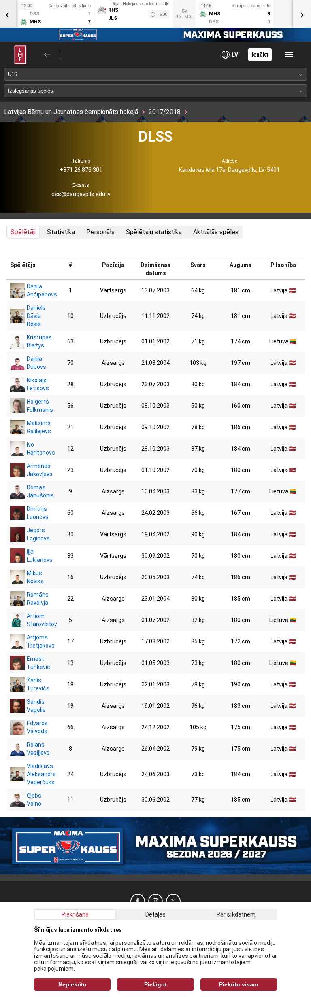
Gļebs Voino (34, 799)
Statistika (61, 232)
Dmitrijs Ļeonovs (36, 513)
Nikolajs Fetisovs (36, 384)
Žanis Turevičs (36, 684)
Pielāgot (155, 984)
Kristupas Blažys (36, 341)
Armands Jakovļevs (36, 470)
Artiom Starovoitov (36, 620)
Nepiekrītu (72, 984)
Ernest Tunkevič (36, 663)
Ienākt (259, 54)
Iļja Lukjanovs (36, 555)
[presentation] (302, 14)
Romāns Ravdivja (36, 598)
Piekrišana (75, 914)
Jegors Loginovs (36, 534)
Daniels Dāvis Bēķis (36, 316)
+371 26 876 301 (81, 170)
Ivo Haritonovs (36, 448)
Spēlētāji (23, 232)
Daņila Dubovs (36, 363)
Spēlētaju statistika (154, 232)
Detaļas (155, 914)
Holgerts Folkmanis (36, 405)
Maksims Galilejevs (36, 427)
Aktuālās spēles (216, 232)
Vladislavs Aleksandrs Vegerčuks (36, 774)
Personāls (100, 232)
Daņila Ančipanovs (36, 290)
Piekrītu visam (238, 984)
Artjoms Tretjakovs (36, 641)
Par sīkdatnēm (236, 914)
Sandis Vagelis (36, 706)
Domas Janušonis (36, 491)
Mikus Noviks (35, 577)
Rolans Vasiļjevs (36, 748)
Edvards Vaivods (36, 727)
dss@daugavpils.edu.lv (81, 194)
